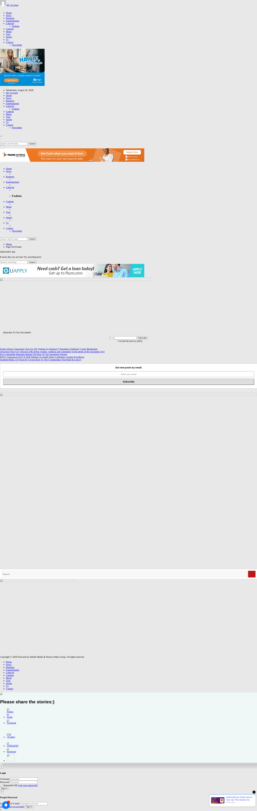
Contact (9, 42)
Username (5, 779)
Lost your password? (28, 785)
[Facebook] (1, 8)
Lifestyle (10, 23)
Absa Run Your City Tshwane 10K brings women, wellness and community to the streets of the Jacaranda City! (52, 351)
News (8, 15)
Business (10, 18)
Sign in (4, 788)
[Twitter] (3, 8)
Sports (9, 37)
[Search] (252, 574)
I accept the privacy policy (130, 341)
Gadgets (10, 29)
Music (9, 31)
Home (9, 13)
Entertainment (12, 21)
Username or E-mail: (9, 803)
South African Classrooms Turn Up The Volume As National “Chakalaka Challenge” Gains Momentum (48, 349)
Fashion (15, 26)
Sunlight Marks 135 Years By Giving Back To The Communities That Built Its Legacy (40, 359)
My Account (12, 5)
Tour (8, 34)
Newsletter (17, 45)
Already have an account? (12, 806)
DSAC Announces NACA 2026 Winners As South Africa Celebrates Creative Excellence (42, 357)
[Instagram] (4, 8)
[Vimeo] (8, 8)
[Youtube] (6, 8)
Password (4, 782)
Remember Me (10, 785)
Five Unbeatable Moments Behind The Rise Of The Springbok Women (33, 354)
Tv (7, 39)
